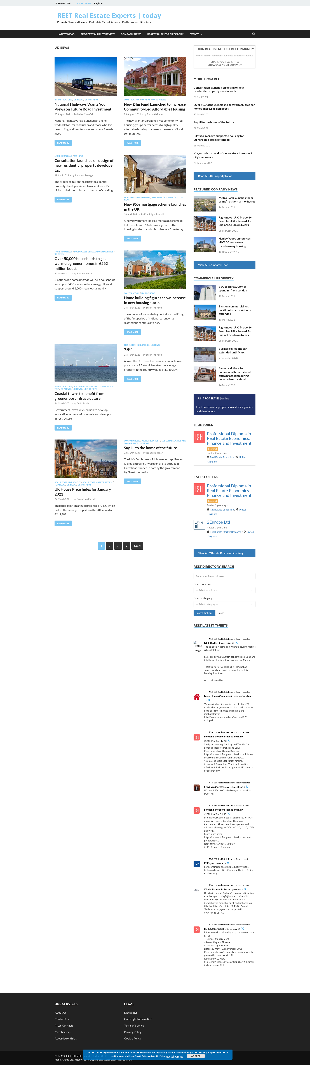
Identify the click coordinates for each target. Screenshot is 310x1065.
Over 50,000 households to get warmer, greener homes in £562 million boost (81, 263)
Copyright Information (138, 1019)
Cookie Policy (132, 1038)
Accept (195, 1056)
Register (98, 3)
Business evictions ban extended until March (233, 350)
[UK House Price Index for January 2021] (86, 459)
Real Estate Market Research (225, 531)
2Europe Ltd (218, 522)
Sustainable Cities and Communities (93, 251)
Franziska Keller (154, 452)
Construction (131, 99)
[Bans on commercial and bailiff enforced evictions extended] (205, 306)
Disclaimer (130, 1012)
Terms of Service (134, 1025)
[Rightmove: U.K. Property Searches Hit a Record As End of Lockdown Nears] (205, 217)
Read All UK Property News (215, 176)
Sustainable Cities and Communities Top (84, 387)
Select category (203, 598)
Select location (203, 584)
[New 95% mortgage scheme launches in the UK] (155, 174)
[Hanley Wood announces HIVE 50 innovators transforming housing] (205, 238)
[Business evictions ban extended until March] (205, 349)
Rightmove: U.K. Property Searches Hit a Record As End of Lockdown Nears (235, 221)
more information (174, 1056)
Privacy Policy (132, 1032)
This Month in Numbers (136, 344)
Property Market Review (98, 34)
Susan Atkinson (155, 114)
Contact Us (62, 1019)
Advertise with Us (66, 1038)
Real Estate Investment (137, 197)
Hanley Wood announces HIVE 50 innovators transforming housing (235, 242)
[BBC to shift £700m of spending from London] (205, 287)
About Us (61, 1012)
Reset (221, 612)
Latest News (66, 34)
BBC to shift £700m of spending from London (233, 288)
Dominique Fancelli (154, 214)
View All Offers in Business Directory (220, 553)
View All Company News (213, 264)
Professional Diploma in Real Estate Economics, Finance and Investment (229, 438)
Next (137, 545)
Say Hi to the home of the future (150, 447)
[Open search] (253, 34)
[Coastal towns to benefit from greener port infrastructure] (86, 363)
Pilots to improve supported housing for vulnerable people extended (219, 137)
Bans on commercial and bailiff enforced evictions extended (235, 310)
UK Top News (91, 99)
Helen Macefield (85, 114)
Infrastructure (63, 99)
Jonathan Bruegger (84, 175)
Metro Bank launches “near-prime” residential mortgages (237, 199)
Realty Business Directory (165, 34)
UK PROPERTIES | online (214, 398)
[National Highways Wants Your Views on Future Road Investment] (86, 77)
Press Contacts (64, 1025)
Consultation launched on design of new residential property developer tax (84, 165)
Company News (131, 34)
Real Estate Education (222, 457)
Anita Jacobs (83, 403)
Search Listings (204, 612)
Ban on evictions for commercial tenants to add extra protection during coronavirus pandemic (235, 373)
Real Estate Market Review (97, 482)
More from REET (63, 155)
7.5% (128, 349)
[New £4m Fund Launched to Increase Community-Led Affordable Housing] (155, 77)
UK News (78, 99)
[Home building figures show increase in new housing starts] (155, 270)
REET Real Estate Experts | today (109, 15)
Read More (62, 142)
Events (194, 34)
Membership (63, 1032)
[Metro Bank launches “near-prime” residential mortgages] (205, 198)
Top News (157, 197)
